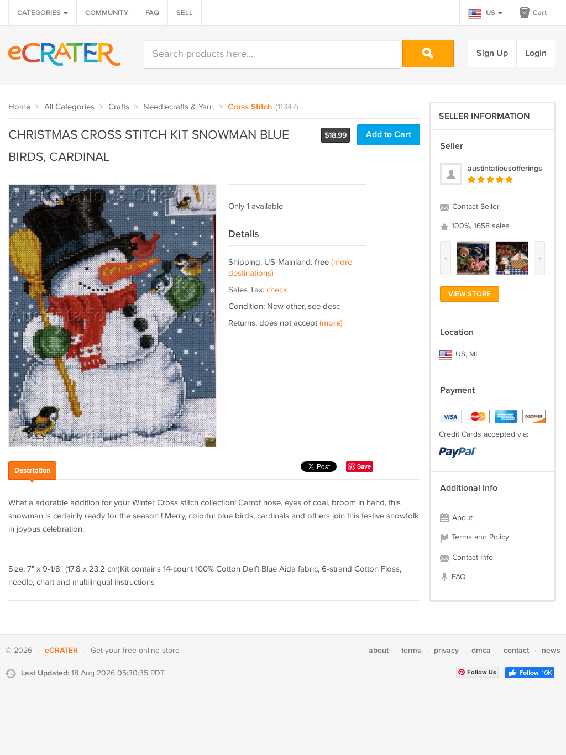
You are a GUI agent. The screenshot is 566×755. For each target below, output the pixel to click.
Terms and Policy (479, 537)
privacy (446, 650)
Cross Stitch (250, 107)
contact (516, 650)
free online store (151, 650)
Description (32, 470)
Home (19, 107)
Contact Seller (475, 206)
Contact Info (471, 557)
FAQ (152, 12)
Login (536, 53)
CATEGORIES (39, 12)
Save (364, 466)
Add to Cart (388, 134)
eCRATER (61, 650)
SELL (184, 12)
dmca (481, 650)
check (276, 290)
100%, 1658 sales (479, 226)
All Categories (69, 107)
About (461, 517)
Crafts (118, 107)
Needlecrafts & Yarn (178, 107)
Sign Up (492, 53)
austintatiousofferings (505, 168)
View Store (469, 294)
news (551, 650)
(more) (331, 323)
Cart (539, 12)
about (379, 650)
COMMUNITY (106, 12)
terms (411, 650)
